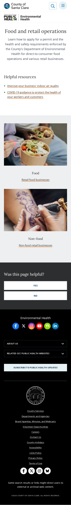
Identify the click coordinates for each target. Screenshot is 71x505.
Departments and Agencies (35, 416)
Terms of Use (35, 463)
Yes (35, 285)
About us (12, 343)
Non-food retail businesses (35, 245)
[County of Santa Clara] (16, 5)
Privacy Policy (35, 458)
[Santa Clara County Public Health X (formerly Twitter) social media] (23, 326)
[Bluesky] (47, 471)
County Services (35, 410)
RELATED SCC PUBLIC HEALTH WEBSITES (28, 353)
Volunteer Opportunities (35, 426)
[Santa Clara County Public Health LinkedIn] (55, 326)
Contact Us (35, 437)
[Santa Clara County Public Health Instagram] (31, 326)
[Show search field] (53, 6)
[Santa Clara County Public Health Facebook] (15, 326)
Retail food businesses (36, 180)
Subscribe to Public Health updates (35, 367)
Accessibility (35, 447)
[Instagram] (39, 471)
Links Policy (36, 452)
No (35, 295)
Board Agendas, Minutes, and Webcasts (35, 421)
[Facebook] (23, 471)
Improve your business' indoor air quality (33, 86)
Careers (35, 431)
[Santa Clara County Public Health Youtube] (39, 326)
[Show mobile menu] (63, 5)
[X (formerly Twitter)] (31, 471)
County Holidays (35, 442)
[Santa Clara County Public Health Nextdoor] (47, 326)
